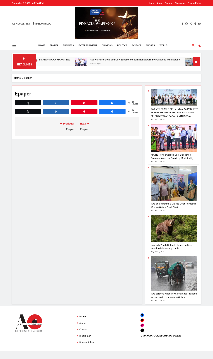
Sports (150, 45)
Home (151, 3)
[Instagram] (142, 325)
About (159, 3)
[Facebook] (142, 315)
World (163, 45)
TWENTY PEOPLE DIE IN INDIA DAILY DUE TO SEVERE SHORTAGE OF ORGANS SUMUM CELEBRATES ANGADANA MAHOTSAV (174, 113)
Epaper (54, 45)
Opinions (107, 45)
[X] (142, 330)
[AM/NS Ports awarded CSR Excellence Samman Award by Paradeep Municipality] (71, 64)
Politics (122, 45)
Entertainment (87, 45)
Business (68, 45)
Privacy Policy (194, 3)
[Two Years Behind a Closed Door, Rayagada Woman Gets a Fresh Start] (181, 64)
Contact (168, 3)
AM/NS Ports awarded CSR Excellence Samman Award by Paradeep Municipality (125, 59)
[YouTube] (142, 320)
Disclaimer (180, 3)
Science (136, 45)
